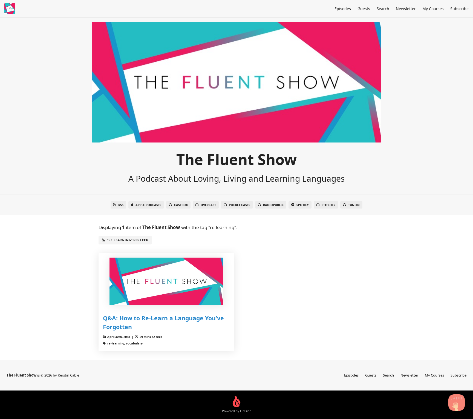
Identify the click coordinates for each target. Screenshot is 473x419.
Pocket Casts (239, 205)
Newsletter (406, 8)
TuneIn (354, 205)
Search (383, 8)
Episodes (342, 8)
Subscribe (459, 8)
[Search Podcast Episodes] (456, 402)
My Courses (433, 8)
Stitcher (328, 205)
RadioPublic (273, 205)
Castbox (181, 205)
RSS (120, 205)
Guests (363, 8)
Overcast (208, 205)
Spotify (302, 205)
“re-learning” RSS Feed (127, 240)
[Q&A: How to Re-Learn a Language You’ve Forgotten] (166, 281)
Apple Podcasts (148, 205)
